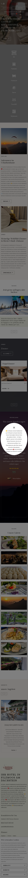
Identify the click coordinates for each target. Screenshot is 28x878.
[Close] (14, 427)
